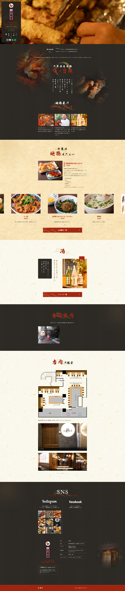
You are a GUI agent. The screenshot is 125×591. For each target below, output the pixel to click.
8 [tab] (64, 473)
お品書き (13, 34)
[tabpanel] (62, 209)
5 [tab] (63, 224)
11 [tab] (68, 473)
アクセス (11, 35)
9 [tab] (66, 473)
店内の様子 (8, 34)
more (50, 51)
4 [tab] (62, 224)
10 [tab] (67, 473)
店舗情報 (6, 33)
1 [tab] (58, 224)
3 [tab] (61, 224)
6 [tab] (64, 224)
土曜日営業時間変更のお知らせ (71, 49)
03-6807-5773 (12, 24)
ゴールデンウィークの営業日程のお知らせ (69, 51)
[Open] (41, 514)
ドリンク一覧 (62, 294)
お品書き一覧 (62, 230)
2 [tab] (60, 224)
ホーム (16, 34)
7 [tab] (66, 224)
